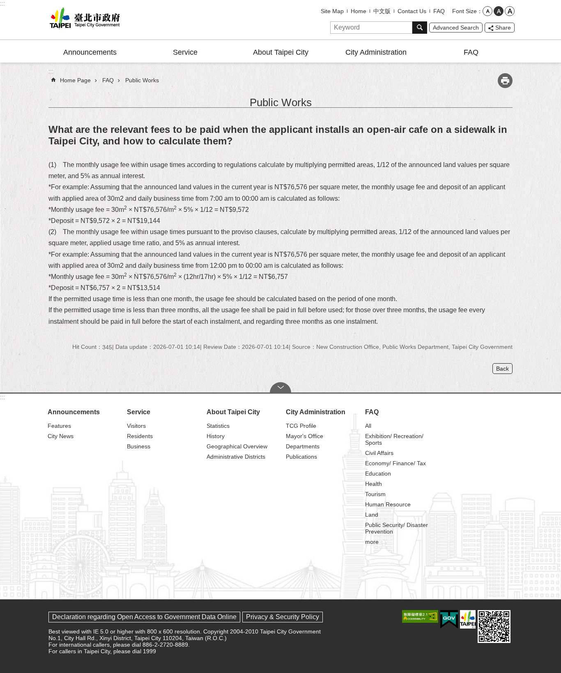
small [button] (487, 11)
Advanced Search (456, 27)
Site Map (332, 11)
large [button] (510, 11)
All (368, 425)
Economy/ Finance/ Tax (395, 463)
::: (2, 3)
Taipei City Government (83, 19)
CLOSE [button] (280, 387)
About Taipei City (280, 52)
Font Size (464, 11)
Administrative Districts (236, 456)
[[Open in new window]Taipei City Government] (468, 619)
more (372, 541)
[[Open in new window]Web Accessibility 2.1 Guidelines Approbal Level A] (420, 616)
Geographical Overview (237, 446)
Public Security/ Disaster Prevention (396, 528)
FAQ (439, 11)
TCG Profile (301, 425)
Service (185, 52)
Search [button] (419, 27)
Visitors (136, 425)
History (216, 436)
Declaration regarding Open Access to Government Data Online (144, 616)
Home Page (75, 80)
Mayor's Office (304, 436)
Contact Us (412, 11)
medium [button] (499, 11)
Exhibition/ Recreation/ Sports (394, 439)
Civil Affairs (379, 453)
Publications (301, 456)
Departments (303, 446)
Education (378, 473)
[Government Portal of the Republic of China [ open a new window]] (449, 619)
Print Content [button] (505, 80)
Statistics (218, 425)
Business (138, 446)
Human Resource (388, 504)
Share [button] (503, 27)
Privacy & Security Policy (282, 616)
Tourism (375, 494)
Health (373, 483)
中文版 (382, 11)
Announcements (90, 52)
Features (59, 425)
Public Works (142, 80)
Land (371, 514)
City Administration (376, 52)
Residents (140, 436)
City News (61, 436)
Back (502, 368)
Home (358, 11)
